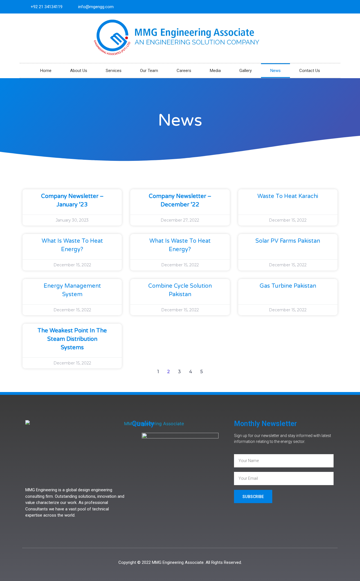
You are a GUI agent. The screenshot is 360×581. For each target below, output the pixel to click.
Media (215, 70)
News (275, 70)
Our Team (149, 70)
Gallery (245, 70)
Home (45, 70)
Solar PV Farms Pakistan (287, 241)
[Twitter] (324, 7)
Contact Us (309, 70)
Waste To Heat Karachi (287, 196)
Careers (184, 70)
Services (114, 70)
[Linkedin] (334, 7)
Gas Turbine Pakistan (288, 286)
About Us (78, 70)
